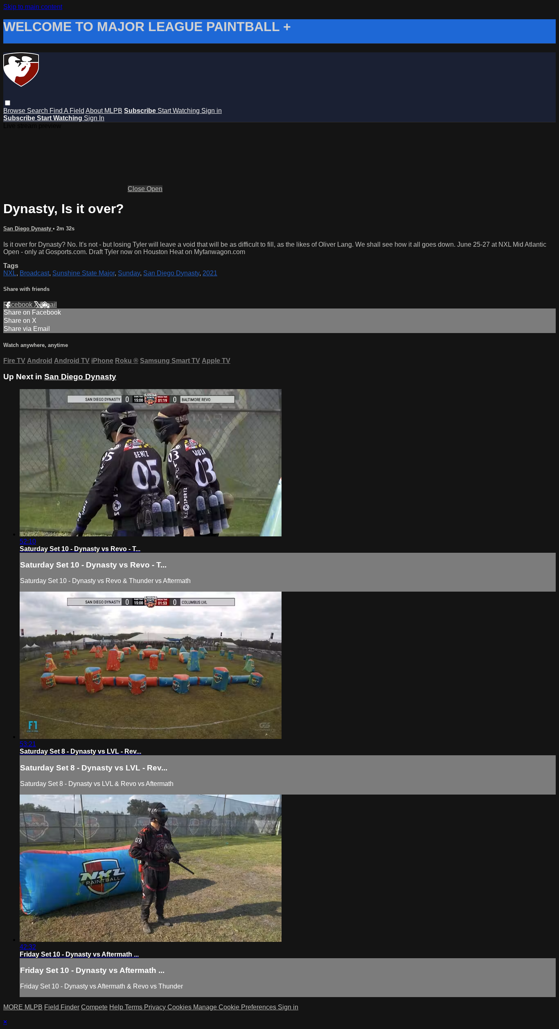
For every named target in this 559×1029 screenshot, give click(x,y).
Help (117, 1007)
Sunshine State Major (83, 273)
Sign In (94, 118)
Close (137, 188)
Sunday (129, 273)
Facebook (18, 304)
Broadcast (34, 273)
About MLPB (104, 110)
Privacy (155, 1007)
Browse (15, 110)
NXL (9, 273)
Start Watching (179, 110)
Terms (134, 1007)
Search (38, 110)
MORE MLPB (23, 1007)
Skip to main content (32, 6)
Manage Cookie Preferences (235, 1007)
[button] (7, 103)
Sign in (211, 110)
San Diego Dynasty (28, 228)
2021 (210, 273)
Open (154, 188)
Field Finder (61, 1007)
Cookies (180, 1007)
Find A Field (67, 110)
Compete (94, 1007)
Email (48, 304)
